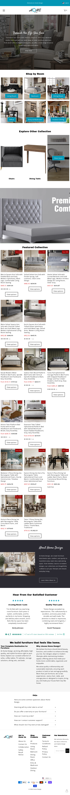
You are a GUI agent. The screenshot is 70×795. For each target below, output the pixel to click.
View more (58, 158)
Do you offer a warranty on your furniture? (30, 712)
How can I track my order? (24, 716)
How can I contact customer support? (28, 720)
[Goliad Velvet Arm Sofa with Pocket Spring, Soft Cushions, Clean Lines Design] (35, 261)
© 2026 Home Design (35, 789)
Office (11, 120)
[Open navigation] (4, 10)
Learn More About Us (48, 580)
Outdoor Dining (58, 120)
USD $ (67, 3)
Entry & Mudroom (35, 120)
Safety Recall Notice (21, 752)
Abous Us (22, 741)
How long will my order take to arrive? (28, 707)
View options (11, 294)
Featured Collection (35, 247)
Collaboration (24, 747)
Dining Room (58, 96)
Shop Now (28, 51)
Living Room (11, 96)
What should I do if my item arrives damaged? (31, 725)
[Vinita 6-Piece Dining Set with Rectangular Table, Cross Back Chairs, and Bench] (12, 506)
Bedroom (35, 96)
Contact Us (23, 744)
